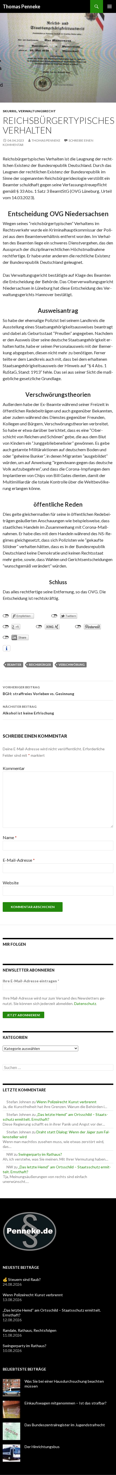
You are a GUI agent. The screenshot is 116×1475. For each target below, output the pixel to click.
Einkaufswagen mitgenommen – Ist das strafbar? (66, 1403)
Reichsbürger (40, 664)
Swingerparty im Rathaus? (40, 1154)
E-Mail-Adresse (19, 860)
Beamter (14, 664)
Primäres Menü (109, 6)
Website (11, 882)
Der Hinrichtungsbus (42, 1446)
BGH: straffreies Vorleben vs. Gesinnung (38, 690)
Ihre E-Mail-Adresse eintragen (31, 981)
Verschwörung (72, 664)
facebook (8, 957)
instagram (42, 957)
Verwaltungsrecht (37, 111)
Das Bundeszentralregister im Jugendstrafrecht (65, 1425)
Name (10, 837)
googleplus (30, 957)
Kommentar (14, 768)
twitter (19, 957)
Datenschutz (85, 1003)
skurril (10, 111)
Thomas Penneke (21, 6)
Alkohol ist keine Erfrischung (28, 710)
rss (53, 957)
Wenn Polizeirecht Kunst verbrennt (66, 1101)
